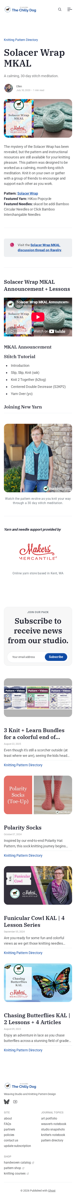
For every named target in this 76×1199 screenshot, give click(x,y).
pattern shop (12, 1168)
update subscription (17, 1146)
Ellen (19, 86)
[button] (60, 9)
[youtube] (15, 1101)
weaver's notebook (53, 1124)
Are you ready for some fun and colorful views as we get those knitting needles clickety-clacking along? (34, 941)
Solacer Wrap (27, 193)
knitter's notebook (53, 1135)
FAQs (7, 1124)
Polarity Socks (23, 827)
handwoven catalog (17, 1162)
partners (9, 1129)
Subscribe (56, 657)
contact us (11, 1140)
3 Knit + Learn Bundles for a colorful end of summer (34, 736)
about (8, 1118)
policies (9, 1135)
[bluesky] (6, 1101)
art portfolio (49, 1118)
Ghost (52, 1190)
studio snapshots (53, 1129)
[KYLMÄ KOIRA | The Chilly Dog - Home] (20, 9)
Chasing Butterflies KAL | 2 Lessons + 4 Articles (37, 1019)
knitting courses (15, 1173)
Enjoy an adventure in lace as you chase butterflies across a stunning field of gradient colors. (38, 1038)
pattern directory (52, 1140)
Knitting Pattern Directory (21, 40)
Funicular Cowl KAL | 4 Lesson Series (34, 921)
